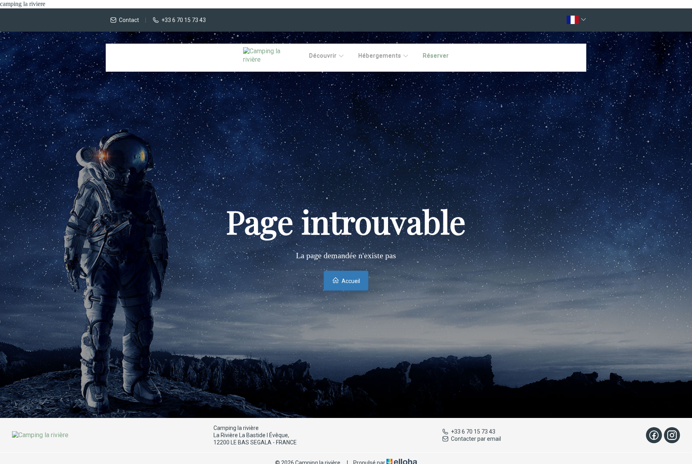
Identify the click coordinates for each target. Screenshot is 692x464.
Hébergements (380, 55)
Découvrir (323, 55)
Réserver (436, 55)
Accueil (350, 281)
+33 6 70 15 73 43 (473, 431)
